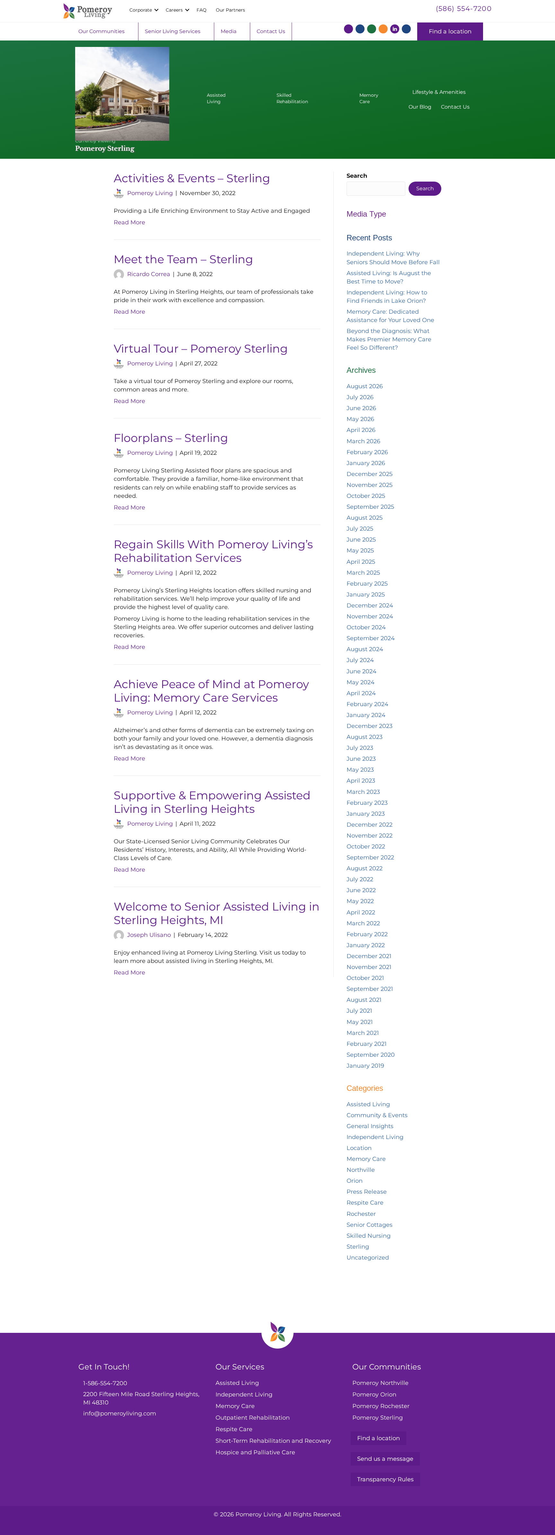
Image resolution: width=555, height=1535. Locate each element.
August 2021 (364, 999)
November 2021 (369, 967)
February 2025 (367, 583)
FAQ (202, 10)
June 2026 (361, 408)
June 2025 (361, 539)
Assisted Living (368, 1104)
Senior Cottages (369, 1224)
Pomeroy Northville (380, 1383)
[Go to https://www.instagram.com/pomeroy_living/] (371, 30)
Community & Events (377, 1115)
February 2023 (367, 802)
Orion (355, 1180)
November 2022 (369, 835)
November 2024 (370, 616)
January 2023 (366, 813)
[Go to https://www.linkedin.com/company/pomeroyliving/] (394, 28)
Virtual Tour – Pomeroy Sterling (201, 348)
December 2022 (369, 824)
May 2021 (360, 1022)
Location (359, 1148)
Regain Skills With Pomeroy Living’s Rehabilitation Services (213, 551)
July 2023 (360, 747)
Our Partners (230, 10)
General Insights (370, 1126)
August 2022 (365, 868)
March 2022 (363, 923)
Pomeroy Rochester (381, 1406)
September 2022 (370, 857)
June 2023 (361, 758)
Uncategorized (368, 1257)
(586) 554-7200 (464, 8)
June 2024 (361, 671)
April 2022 (361, 912)
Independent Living (375, 1137)
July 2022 (360, 879)
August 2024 (365, 649)
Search (357, 175)
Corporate (140, 10)
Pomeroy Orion (374, 1394)
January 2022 (366, 945)
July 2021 (359, 1010)
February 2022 (367, 934)
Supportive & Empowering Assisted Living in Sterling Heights (212, 802)
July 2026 (360, 397)
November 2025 (369, 485)
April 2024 (361, 693)
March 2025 (363, 572)
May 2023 (360, 769)
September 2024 (371, 638)
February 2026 (367, 452)
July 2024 (360, 660)
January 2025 (366, 594)
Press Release (367, 1191)
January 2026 (366, 463)
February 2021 (367, 1043)
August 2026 (365, 386)
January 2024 (366, 715)
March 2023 (363, 791)
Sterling (358, 1246)
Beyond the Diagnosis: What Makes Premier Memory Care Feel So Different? (389, 339)
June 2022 (361, 890)
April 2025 (361, 561)
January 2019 (365, 1065)
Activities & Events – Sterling (192, 178)
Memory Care (366, 1158)
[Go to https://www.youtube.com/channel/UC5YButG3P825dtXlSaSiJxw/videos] (383, 30)
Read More (129, 222)
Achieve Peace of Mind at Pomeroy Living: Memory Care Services (211, 691)
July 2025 (360, 528)
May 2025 (360, 550)
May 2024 (360, 682)
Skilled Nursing (369, 1235)
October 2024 (366, 627)
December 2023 (369, 726)
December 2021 (369, 956)
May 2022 (360, 901)
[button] (156, 10)
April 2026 (361, 430)
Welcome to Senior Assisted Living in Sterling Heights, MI (217, 913)
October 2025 (366, 495)
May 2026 (360, 419)
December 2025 (369, 474)
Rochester (361, 1213)
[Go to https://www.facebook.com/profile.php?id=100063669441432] (348, 30)
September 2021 (370, 988)
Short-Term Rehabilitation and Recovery (273, 1440)
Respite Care (365, 1202)
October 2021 (365, 978)
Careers (174, 10)
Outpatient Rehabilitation (253, 1417)
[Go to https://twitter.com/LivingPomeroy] (360, 30)
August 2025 (365, 517)
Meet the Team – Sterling (183, 259)
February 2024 (367, 704)
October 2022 (366, 846)
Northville (361, 1169)
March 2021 (363, 1033)
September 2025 (370, 506)
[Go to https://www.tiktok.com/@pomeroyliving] (406, 30)
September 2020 (371, 1054)
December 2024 (370, 605)
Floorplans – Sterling (171, 438)
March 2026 (363, 441)
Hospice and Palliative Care (255, 1452)
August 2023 (365, 737)
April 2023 (361, 780)
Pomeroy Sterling (377, 1417)
